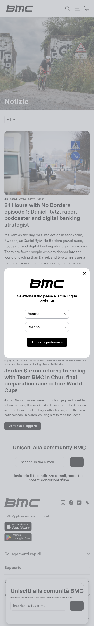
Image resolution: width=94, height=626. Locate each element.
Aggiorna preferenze (47, 342)
